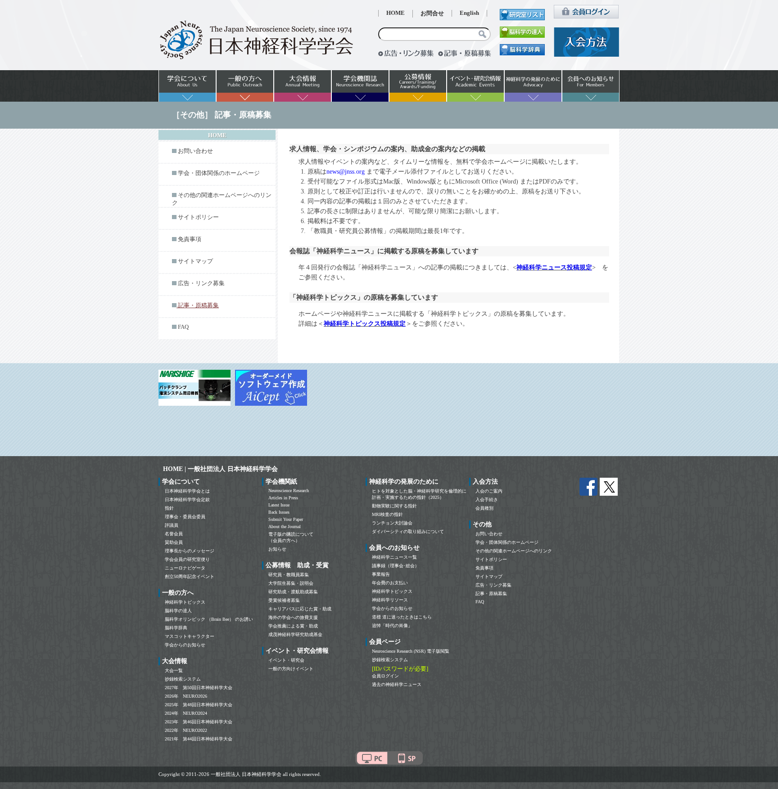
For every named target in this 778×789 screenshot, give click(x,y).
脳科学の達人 (178, 610)
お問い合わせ (195, 151)
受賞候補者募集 (284, 600)
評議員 (171, 525)
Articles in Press (283, 497)
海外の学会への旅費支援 (293, 617)
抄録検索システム (183, 679)
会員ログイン (385, 675)
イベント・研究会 (286, 660)
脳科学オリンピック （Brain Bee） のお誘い (209, 619)
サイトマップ (195, 261)
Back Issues (278, 512)
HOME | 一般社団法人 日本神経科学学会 (220, 469)
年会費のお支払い (390, 582)
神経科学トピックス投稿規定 (365, 323)
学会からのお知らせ (185, 644)
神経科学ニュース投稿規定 (554, 267)
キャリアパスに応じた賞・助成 (299, 608)
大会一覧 (174, 670)
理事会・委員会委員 (185, 516)
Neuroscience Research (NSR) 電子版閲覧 (410, 651)
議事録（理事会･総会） (395, 565)
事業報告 (381, 574)
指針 (169, 508)
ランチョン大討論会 (392, 522)
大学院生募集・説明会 (290, 583)
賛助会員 (174, 542)
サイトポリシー (198, 217)
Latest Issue (278, 504)
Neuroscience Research (288, 490)
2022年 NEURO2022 (186, 730)
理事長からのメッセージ (189, 550)
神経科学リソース (390, 599)
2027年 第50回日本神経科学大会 (198, 687)
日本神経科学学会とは (187, 491)
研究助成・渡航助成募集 (293, 591)
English (469, 13)
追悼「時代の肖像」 (392, 625)
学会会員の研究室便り (187, 559)
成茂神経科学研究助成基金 (295, 634)
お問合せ (432, 13)
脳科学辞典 (176, 627)
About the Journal (284, 526)
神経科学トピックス (185, 602)
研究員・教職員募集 (288, 574)
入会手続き (486, 499)
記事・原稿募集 (491, 593)
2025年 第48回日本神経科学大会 (198, 704)
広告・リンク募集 (201, 283)
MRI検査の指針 (387, 514)
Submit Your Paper (285, 519)
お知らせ (277, 549)
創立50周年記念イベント (189, 576)
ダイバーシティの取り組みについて (408, 531)
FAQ (183, 327)
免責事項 (189, 239)
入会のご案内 (488, 491)
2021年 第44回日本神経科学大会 (198, 738)
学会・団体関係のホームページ (219, 173)
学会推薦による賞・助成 (293, 625)
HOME (395, 13)
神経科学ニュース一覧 (394, 557)
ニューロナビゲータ (185, 567)
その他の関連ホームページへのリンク (513, 550)
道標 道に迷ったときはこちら (402, 616)
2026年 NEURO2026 (186, 696)
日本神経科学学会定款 (187, 499)
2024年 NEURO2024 (186, 713)
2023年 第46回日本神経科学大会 (198, 721)
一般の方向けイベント (290, 668)
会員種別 (484, 508)
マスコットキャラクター (189, 636)
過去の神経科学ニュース (396, 684)
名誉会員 (174, 533)
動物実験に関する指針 (394, 505)
